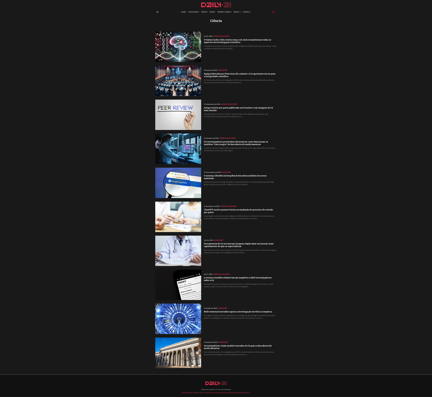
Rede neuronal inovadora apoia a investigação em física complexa (238, 311)
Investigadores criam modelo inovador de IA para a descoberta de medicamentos (238, 347)
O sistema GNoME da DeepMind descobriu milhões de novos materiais (235, 177)
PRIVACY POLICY (200, 392)
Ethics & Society (222, 36)
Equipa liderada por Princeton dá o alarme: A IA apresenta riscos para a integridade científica (239, 75)
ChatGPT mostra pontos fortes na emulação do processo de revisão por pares (238, 211)
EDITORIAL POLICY (244, 392)
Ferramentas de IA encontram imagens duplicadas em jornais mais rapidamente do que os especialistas (239, 245)
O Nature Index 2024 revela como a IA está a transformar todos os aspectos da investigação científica (237, 41)
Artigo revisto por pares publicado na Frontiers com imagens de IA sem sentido (238, 109)
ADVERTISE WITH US (188, 392)
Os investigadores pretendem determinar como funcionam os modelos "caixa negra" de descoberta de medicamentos (236, 143)
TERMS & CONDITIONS (212, 392)
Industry (223, 70)
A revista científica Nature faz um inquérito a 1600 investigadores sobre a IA (238, 279)
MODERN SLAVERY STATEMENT (229, 392)
